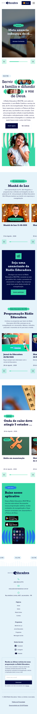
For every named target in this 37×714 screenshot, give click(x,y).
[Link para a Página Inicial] (18, 573)
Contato (18, 616)
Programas (18, 632)
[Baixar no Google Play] (12, 518)
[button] (33, 3)
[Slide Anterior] (4, 61)
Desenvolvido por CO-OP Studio (18, 705)
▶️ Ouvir (26, 3)
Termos (27, 686)
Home (18, 606)
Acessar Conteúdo (18, 41)
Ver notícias (25, 126)
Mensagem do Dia (18, 635)
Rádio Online (18, 612)
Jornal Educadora (18, 629)
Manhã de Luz (18, 626)
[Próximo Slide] (33, 61)
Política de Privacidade (18, 702)
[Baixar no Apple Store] (12, 524)
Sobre (18, 609)
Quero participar (18, 292)
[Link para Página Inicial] (10, 3)
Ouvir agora (11, 126)
